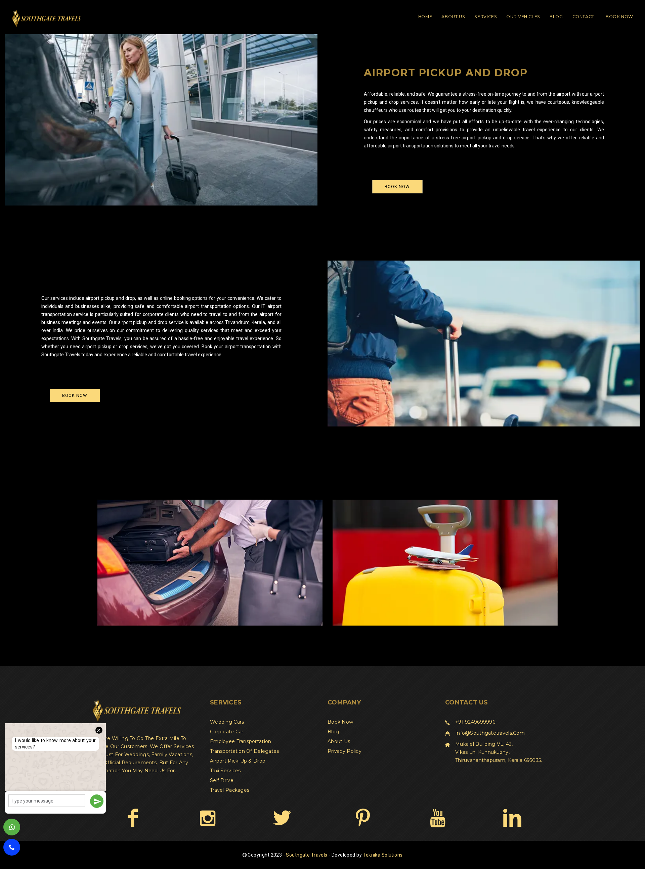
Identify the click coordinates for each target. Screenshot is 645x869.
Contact (583, 16)
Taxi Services (225, 771)
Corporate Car (227, 732)
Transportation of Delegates (244, 751)
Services (485, 16)
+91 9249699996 (475, 722)
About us (339, 741)
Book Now (619, 16)
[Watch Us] (437, 817)
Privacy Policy (344, 751)
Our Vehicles (523, 16)
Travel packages (229, 790)
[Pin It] (362, 818)
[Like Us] (132, 818)
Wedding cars (227, 722)
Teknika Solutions (382, 855)
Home (425, 16)
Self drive (221, 780)
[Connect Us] (512, 818)
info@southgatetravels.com (490, 733)
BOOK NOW (397, 186)
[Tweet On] (282, 818)
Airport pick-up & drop (237, 761)
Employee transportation (240, 741)
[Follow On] (207, 817)
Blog (556, 16)
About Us (453, 16)
